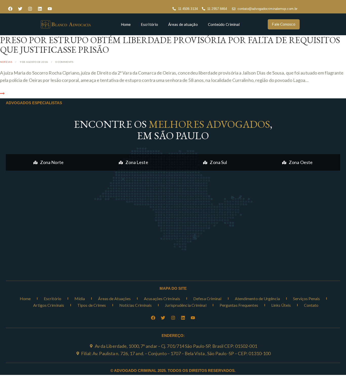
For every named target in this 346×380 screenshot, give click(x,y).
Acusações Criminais (162, 298)
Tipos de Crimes (91, 305)
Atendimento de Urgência (257, 298)
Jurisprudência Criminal (185, 305)
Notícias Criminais (135, 305)
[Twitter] (20, 9)
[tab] (48, 162)
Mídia (79, 298)
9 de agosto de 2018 (34, 61)
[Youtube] (49, 9)
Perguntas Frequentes (239, 305)
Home (126, 24)
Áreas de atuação (183, 24)
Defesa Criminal (207, 298)
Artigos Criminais (48, 305)
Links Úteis (281, 305)
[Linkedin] (39, 9)
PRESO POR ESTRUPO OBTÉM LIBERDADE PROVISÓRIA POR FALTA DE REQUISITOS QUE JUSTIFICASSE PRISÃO (170, 44)
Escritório (149, 24)
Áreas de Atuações (114, 298)
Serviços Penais (306, 298)
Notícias (6, 61)
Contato (311, 305)
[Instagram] (30, 9)
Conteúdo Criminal (224, 24)
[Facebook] (10, 9)
